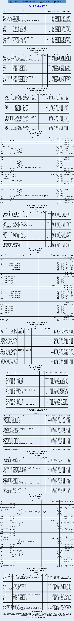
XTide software (39, 619)
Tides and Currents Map (14, 2)
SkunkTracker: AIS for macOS (44, 2)
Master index (25, 619)
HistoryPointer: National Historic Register (28, 2)
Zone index (32, 619)
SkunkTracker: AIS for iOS (57, 2)
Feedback (46, 619)
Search (19, 619)
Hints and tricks (53, 619)
